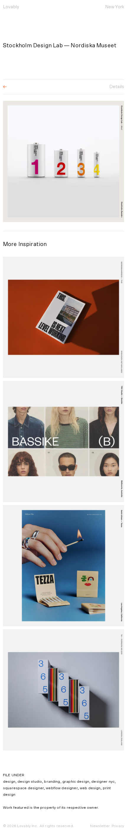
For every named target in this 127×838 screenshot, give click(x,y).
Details (116, 87)
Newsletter (100, 826)
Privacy (118, 826)
